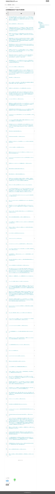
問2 (6, 23)
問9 (6, 61)
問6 (6, 45)
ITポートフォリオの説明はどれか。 (14, 350)
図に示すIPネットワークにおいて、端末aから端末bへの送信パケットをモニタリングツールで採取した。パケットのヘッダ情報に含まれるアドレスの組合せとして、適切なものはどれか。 (21, 206)
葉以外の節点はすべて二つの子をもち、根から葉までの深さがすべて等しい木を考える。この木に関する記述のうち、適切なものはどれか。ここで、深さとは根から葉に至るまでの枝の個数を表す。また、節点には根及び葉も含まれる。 (21, 45)
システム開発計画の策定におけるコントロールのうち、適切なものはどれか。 (19, 344)
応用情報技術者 (42, 27)
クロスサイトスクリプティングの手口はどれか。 (15, 238)
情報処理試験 (9, 4)
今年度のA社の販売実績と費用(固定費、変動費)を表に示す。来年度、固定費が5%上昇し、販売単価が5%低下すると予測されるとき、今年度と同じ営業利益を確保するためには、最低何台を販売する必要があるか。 (21, 433)
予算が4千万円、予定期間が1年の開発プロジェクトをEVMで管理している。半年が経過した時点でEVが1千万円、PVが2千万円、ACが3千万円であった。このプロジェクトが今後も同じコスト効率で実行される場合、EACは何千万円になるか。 (21, 300)
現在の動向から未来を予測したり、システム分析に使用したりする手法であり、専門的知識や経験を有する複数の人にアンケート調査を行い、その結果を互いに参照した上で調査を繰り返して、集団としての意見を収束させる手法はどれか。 (21, 382)
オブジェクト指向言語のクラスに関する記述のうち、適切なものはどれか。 (19, 265)
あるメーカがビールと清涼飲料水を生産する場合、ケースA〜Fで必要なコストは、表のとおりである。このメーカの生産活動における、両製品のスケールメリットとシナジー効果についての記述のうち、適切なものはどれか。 (21, 377)
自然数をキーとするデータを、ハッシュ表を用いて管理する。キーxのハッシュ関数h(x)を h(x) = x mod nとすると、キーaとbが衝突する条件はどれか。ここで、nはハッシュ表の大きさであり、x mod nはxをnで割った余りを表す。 (21, 50)
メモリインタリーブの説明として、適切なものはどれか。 (17, 66)
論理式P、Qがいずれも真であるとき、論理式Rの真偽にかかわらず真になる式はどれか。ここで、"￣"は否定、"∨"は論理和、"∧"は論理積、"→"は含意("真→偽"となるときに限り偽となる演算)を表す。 (21, 34)
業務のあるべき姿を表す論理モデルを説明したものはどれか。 (17, 361)
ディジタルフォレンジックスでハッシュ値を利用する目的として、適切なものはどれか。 (21, 243)
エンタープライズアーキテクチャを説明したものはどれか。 (17, 355)
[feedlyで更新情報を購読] (46, 1)
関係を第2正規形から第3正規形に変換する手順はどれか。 (17, 168)
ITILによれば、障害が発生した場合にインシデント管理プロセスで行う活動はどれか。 (20, 312)
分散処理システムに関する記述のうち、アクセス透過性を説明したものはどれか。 (20, 88)
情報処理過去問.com (12, 1)
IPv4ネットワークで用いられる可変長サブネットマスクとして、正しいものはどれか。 (20, 184)
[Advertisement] (13, 469)
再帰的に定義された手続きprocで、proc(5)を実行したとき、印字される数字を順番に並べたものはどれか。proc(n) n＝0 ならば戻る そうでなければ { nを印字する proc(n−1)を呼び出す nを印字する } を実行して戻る (21, 56)
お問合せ (13, 4)
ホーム (6, 4)
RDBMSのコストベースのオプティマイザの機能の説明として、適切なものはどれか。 (20, 163)
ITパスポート (42, 23)
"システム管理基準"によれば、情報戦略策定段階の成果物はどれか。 (18, 366)
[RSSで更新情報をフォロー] (48, 1)
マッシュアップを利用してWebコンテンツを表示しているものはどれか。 (19, 281)
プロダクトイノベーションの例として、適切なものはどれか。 (17, 398)
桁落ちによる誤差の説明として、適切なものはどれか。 (16, 23)
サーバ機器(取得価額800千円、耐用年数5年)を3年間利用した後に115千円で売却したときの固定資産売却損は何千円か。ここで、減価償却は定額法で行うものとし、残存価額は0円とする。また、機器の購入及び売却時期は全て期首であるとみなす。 (21, 438)
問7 (6, 50)
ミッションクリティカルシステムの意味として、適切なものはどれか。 (18, 325)
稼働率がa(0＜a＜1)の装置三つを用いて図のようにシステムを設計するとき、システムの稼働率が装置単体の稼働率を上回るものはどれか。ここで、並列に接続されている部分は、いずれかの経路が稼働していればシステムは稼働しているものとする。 (21, 104)
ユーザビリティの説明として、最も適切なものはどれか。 (17, 147)
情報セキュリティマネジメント (44, 24)
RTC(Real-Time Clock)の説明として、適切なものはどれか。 (17, 136)
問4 (6, 34)
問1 (6, 18)
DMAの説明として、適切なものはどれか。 (14, 77)
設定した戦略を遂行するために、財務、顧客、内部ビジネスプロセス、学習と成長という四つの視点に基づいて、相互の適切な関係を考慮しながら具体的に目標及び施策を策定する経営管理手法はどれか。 (21, 393)
